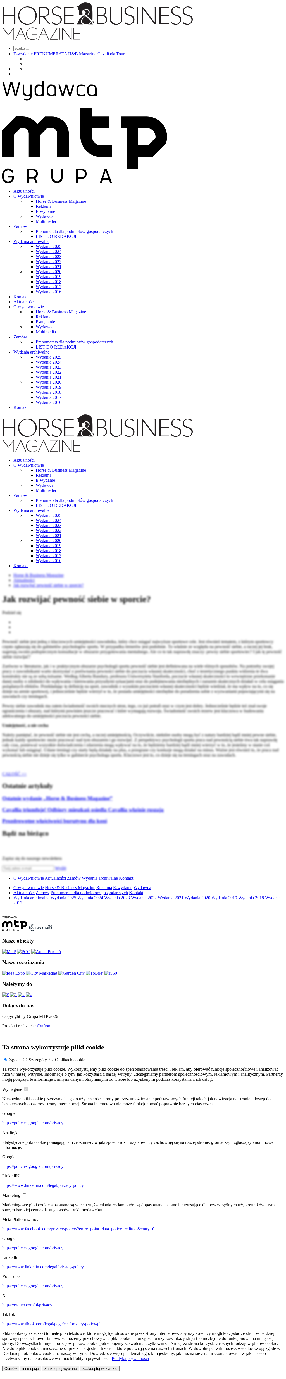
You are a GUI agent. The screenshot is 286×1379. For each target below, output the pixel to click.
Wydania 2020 (48, 271)
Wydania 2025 (48, 246)
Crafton (43, 1025)
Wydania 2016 (48, 291)
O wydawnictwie (28, 196)
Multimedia (46, 221)
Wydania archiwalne (31, 241)
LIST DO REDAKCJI (56, 236)
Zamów (20, 226)
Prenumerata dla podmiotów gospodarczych (74, 231)
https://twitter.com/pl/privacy (27, 1304)
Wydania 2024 (48, 251)
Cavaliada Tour (111, 53)
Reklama (43, 206)
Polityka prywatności (130, 1358)
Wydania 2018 (48, 281)
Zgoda (15, 1059)
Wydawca (44, 216)
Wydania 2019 (48, 276)
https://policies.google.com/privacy (32, 1122)
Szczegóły (38, 1059)
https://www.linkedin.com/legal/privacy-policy (43, 1185)
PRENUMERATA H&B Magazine (65, 53)
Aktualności (24, 191)
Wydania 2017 (48, 286)
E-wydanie (23, 53)
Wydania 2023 (48, 256)
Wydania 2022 (48, 261)
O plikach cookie (70, 1059)
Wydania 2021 (48, 266)
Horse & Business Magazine (61, 201)
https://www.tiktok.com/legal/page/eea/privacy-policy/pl (51, 1323)
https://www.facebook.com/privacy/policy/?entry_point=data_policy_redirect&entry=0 (78, 1229)
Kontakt (20, 296)
